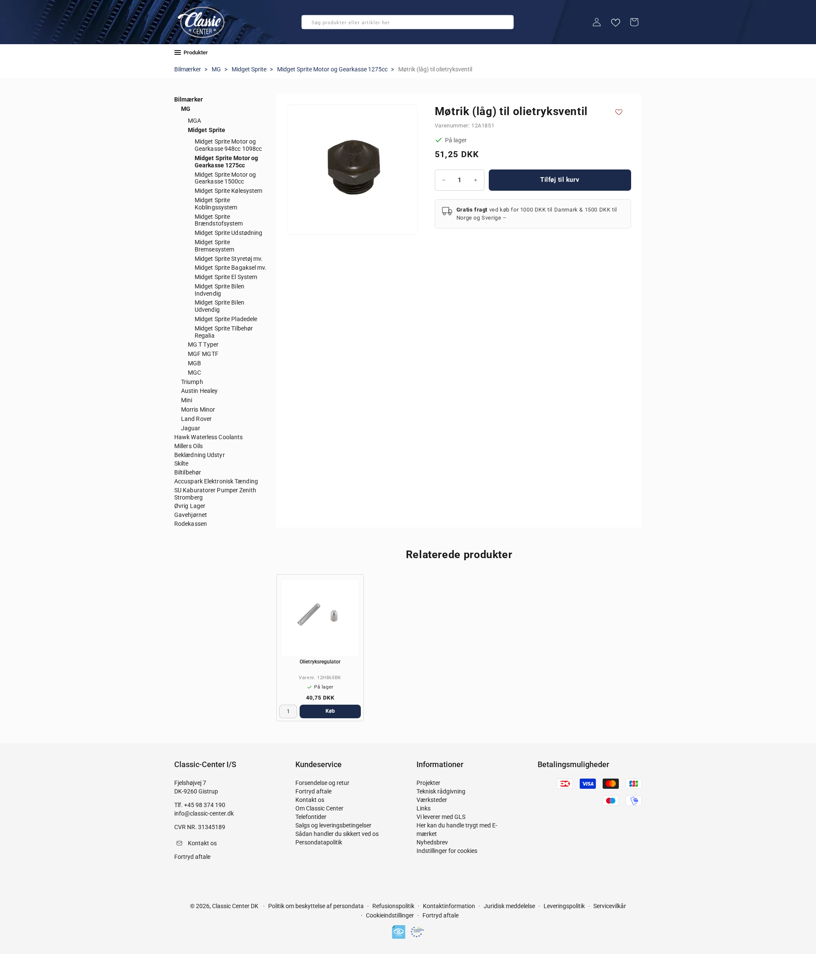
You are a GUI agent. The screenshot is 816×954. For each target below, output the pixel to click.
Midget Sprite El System (226, 277)
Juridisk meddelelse (509, 906)
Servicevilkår (609, 906)
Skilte (181, 463)
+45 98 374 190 (204, 805)
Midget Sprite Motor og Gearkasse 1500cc (225, 178)
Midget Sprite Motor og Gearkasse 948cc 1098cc (228, 145)
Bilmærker (187, 69)
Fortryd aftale (313, 791)
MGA (194, 120)
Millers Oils (188, 446)
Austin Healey (199, 390)
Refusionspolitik (393, 906)
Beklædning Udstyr (199, 455)
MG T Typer (203, 344)
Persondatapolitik (318, 842)
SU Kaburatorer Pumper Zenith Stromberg (215, 494)
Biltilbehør (187, 472)
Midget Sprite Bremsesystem (214, 246)
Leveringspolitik (564, 906)
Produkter (196, 52)
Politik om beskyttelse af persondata (316, 906)
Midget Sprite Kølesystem (228, 190)
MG (216, 69)
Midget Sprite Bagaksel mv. (231, 267)
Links (423, 808)
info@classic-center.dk (204, 813)
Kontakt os (309, 799)
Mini (186, 400)
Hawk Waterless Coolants (208, 437)
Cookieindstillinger (390, 915)
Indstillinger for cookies (446, 850)
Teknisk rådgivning (440, 791)
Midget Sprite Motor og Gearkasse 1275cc (332, 69)
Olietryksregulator (320, 662)
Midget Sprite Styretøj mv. (229, 258)
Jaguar (191, 428)
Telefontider (310, 816)
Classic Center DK (235, 906)
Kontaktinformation (449, 906)
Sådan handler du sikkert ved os (337, 833)
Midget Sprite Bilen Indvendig (219, 290)
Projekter (428, 782)
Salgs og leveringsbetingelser (333, 825)
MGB (194, 363)
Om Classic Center (319, 808)
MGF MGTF (203, 353)
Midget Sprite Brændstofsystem (219, 220)
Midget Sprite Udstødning (228, 232)
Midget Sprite (249, 69)
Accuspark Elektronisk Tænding (216, 481)
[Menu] (177, 52)
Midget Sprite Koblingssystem (216, 204)
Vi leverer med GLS (440, 816)
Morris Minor (198, 409)
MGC (194, 372)
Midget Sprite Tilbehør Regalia (224, 332)
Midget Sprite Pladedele (226, 319)
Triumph (192, 381)
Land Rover (196, 418)
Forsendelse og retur (322, 782)
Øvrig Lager (189, 505)
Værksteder (431, 799)
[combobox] (407, 22)
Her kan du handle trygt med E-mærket (456, 829)
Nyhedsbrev (432, 842)
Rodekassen (190, 523)
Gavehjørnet (190, 514)
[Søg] (310, 24)
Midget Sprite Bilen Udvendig (219, 306)
